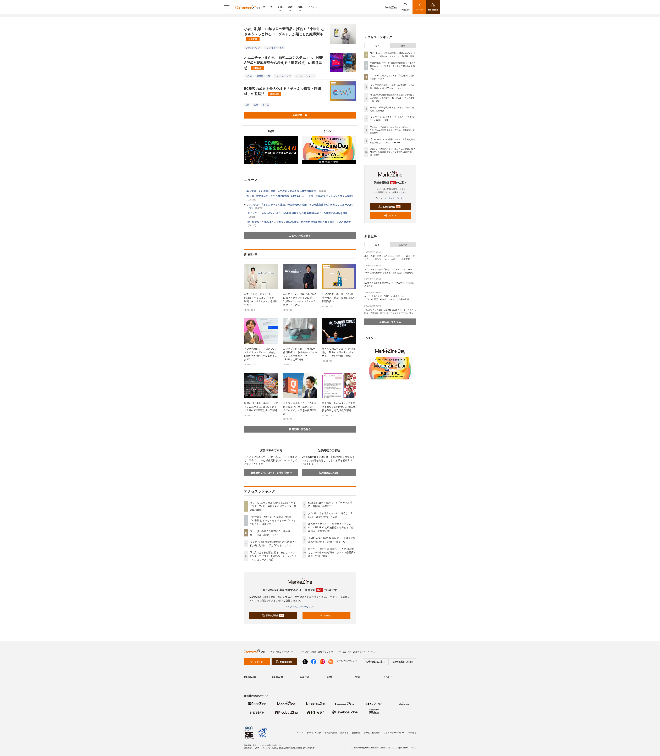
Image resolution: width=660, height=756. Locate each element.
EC (247, 104)
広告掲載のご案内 (375, 661)
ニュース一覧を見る (300, 235)
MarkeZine (250, 676)
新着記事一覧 (300, 115)
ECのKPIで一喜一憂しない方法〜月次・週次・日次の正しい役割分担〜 (339, 297)
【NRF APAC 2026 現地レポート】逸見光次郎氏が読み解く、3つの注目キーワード (332, 539)
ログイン (328, 615)
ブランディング (253, 47)
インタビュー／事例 (274, 47)
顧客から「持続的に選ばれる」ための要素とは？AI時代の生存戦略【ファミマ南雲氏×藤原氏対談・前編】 (331, 552)
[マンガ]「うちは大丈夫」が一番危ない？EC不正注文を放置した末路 (330, 514)
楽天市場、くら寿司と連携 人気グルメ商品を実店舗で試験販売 (286, 191)
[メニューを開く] (227, 7)
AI (269, 76)
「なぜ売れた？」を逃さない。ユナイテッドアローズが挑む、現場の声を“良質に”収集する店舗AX (261, 354)
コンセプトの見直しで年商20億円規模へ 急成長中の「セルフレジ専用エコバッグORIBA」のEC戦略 (300, 354)
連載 (290, 7)
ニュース (268, 7)
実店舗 (260, 76)
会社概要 (356, 732)
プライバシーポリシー (394, 732)
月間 (403, 45)
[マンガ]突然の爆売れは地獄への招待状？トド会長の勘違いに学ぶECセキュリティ (273, 543)
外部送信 (412, 732)
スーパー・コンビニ (305, 76)
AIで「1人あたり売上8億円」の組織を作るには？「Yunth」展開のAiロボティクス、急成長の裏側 (260, 299)
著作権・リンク (314, 732)
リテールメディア (282, 76)
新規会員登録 (274, 615)
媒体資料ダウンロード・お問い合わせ (271, 472)
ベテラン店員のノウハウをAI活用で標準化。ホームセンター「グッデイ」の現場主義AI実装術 (300, 408)
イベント (312, 7)
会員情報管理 (330, 732)
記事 (280, 7)
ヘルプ (300, 732)
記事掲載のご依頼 (328, 472)
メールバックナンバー (302, 606)
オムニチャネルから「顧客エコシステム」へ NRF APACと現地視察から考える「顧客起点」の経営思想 (283, 62)
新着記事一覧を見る (300, 429)
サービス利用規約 (372, 732)
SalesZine (277, 676)
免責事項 (344, 732)
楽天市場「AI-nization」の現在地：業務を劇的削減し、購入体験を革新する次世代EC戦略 (339, 406)
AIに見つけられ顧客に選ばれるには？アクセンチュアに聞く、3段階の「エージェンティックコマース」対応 (300, 299)
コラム (249, 76)
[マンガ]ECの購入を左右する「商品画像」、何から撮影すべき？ (270, 532)
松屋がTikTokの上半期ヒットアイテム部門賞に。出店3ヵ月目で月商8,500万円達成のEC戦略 (261, 406)
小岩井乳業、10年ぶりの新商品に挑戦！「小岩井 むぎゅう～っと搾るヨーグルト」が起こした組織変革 (284, 33)
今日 (377, 45)
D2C (256, 104)
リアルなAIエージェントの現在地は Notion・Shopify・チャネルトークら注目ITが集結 (338, 352)
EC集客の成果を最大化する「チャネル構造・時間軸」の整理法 (282, 91)
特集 (300, 7)
